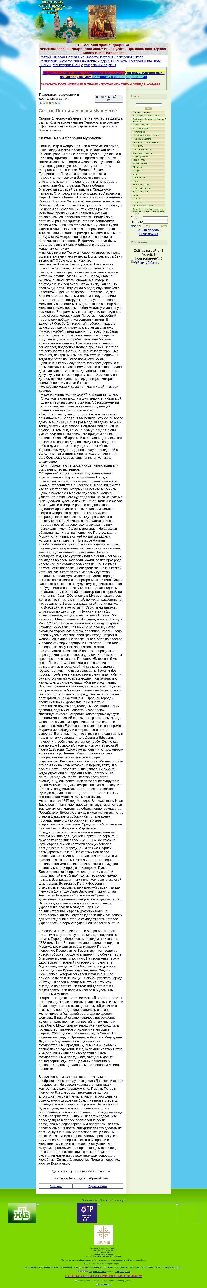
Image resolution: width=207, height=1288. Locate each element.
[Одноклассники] (47, 103)
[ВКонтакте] (41, 103)
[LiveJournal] (53, 103)
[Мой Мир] (50, 103)
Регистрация (148, 234)
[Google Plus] (55, 103)
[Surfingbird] (58, 103)
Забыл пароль (148, 230)
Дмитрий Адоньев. (122, 1272)
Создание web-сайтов (97, 1272)
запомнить (141, 226)
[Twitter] (44, 103)
